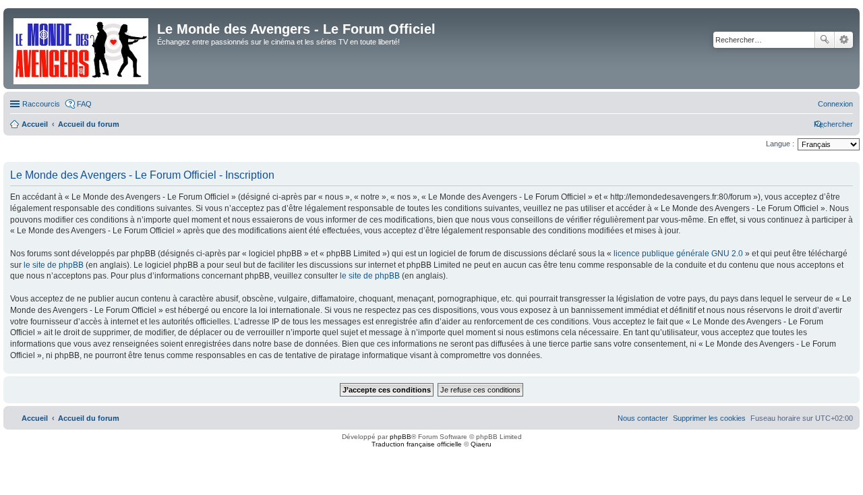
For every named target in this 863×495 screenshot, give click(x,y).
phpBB (400, 436)
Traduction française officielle (416, 444)
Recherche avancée (844, 40)
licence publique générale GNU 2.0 (678, 253)
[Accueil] (82, 48)
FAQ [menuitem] (84, 104)
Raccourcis (41, 104)
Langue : (780, 144)
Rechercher (824, 40)
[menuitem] (835, 104)
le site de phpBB (54, 265)
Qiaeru (481, 444)
